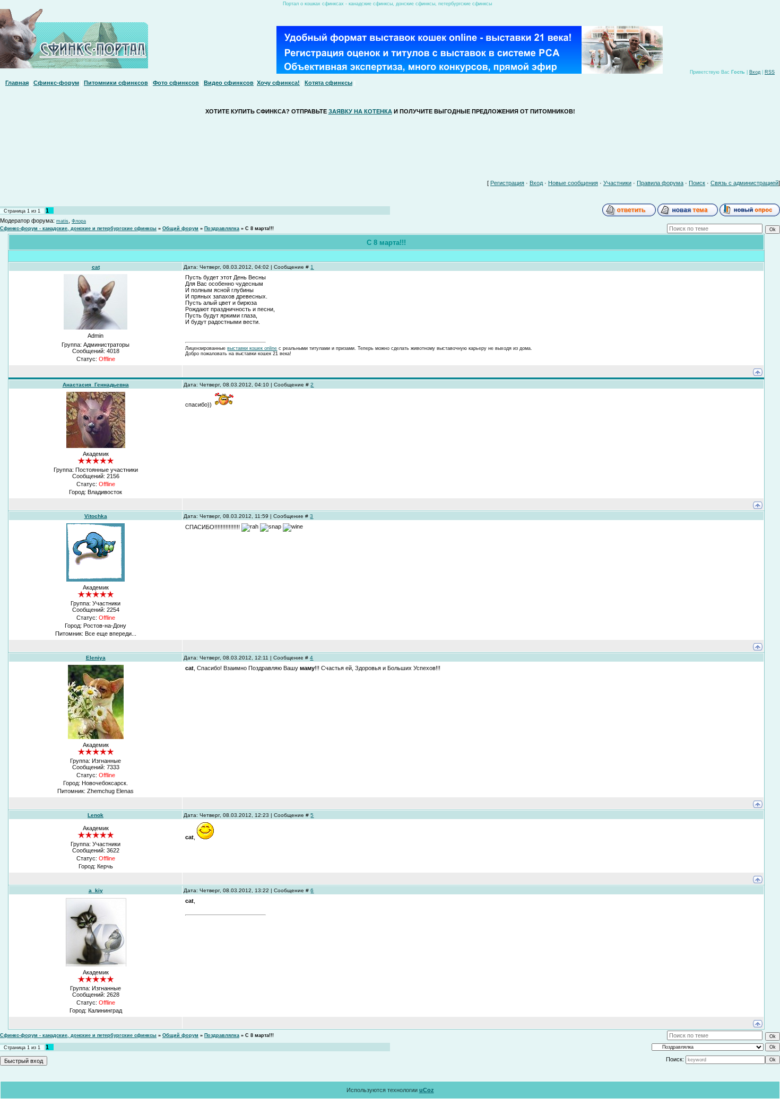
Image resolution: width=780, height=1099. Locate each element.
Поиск (697, 183)
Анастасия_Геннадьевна (96, 385)
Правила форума (660, 183)
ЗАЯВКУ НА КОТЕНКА (360, 111)
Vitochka (95, 516)
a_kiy (96, 890)
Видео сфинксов (229, 83)
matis (62, 221)
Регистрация (507, 183)
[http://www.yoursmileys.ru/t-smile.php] (205, 837)
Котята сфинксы (328, 83)
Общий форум (180, 228)
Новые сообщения (573, 183)
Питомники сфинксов (116, 83)
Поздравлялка (221, 228)
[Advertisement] (390, 145)
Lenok (95, 815)
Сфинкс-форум (56, 83)
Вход (754, 72)
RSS (770, 72)
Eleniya (96, 658)
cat (96, 267)
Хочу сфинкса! (278, 83)
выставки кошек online (252, 348)
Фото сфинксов (176, 83)
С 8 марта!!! (259, 228)
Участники (617, 183)
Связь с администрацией (744, 183)
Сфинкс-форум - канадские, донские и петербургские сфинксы (78, 228)
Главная (17, 83)
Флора (79, 221)
